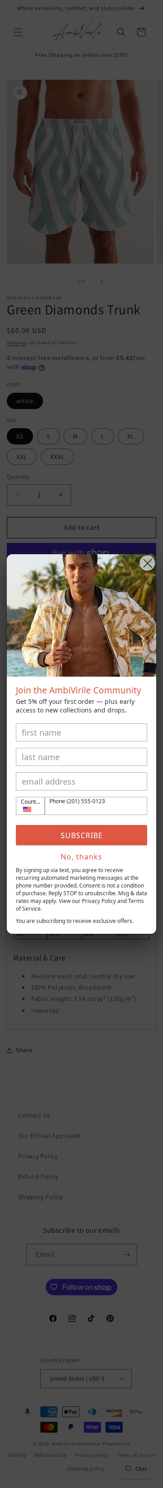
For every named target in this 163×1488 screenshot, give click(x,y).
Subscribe (82, 835)
